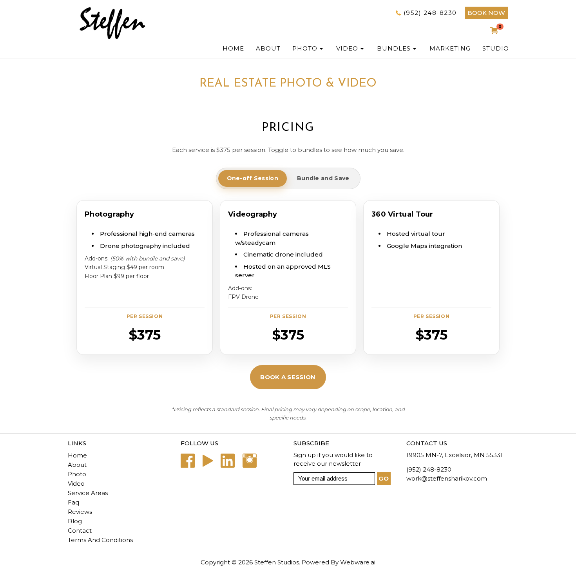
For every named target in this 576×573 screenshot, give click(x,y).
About (77, 464)
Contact (80, 530)
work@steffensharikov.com (446, 478)
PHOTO (304, 48)
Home (233, 48)
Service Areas (88, 493)
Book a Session (287, 377)
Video (347, 48)
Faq (73, 502)
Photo (77, 474)
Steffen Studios (276, 562)
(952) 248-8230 (430, 12)
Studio (495, 48)
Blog (75, 521)
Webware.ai (357, 562)
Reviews (80, 511)
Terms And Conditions (100, 540)
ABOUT (268, 48)
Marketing (450, 48)
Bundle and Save (323, 178)
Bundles (394, 48)
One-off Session (253, 178)
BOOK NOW (486, 12)
